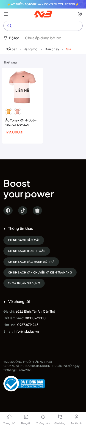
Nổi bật (11, 49)
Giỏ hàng (60, 423)
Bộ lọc (14, 38)
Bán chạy (52, 49)
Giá (68, 49)
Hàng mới (30, 49)
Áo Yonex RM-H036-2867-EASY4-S (21, 122)
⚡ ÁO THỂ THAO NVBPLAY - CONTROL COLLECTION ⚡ (43, 4)
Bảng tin (26, 423)
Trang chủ (9, 423)
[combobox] (43, 26)
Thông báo (43, 423)
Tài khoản (76, 423)
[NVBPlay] (43, 14)
